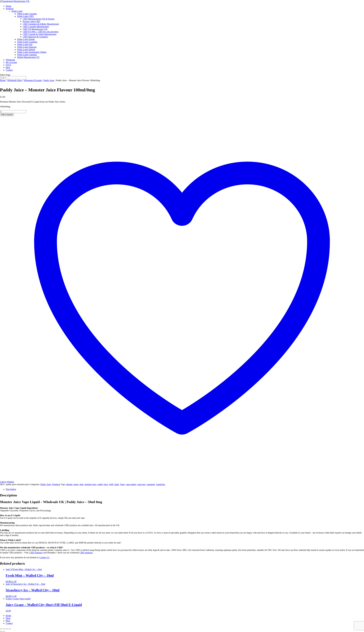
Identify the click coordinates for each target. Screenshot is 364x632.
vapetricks (160, 484)
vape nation (131, 484)
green (75, 484)
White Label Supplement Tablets (31, 52)
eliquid (69, 484)
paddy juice (103, 484)
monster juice (90, 484)
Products (10, 8)
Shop (8, 618)
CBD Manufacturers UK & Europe (38, 19)
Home (8, 6)
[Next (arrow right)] (4, 631)
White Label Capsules (27, 14)
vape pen (141, 484)
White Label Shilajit (26, 49)
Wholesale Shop (14, 80)
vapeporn (150, 484)
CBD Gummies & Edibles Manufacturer (41, 24)
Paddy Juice (49, 80)
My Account (11, 62)
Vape (122, 484)
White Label (16, 11)
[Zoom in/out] (1, 628)
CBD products (86, 552)
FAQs (8, 65)
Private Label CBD (31, 21)
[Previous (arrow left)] (1, 631)
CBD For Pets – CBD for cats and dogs (40, 31)
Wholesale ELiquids (33, 80)
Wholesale (10, 60)
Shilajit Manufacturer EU (28, 57)
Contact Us (44, 557)
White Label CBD (25, 16)
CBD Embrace (36, 552)
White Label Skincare (27, 47)
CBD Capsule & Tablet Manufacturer (39, 34)
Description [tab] (11, 489)
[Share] (7, 628)
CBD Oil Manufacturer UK (35, 29)
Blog (8, 67)
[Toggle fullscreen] (4, 628)
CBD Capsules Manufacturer (36, 26)
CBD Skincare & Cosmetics (35, 37)
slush (116, 484)
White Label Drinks (26, 39)
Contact (9, 70)
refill (111, 484)
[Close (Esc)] (10, 628)
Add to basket (7, 115)
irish (81, 484)
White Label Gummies (27, 42)
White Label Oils (24, 44)
